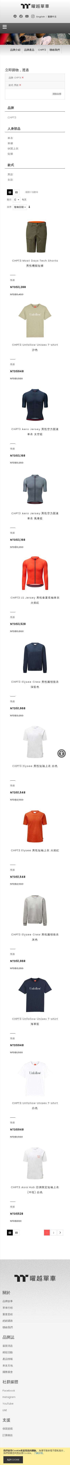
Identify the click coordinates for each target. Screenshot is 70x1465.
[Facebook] (21, 16)
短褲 (10, 154)
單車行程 (8, 1307)
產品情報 (8, 1359)
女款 (10, 179)
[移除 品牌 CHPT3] (23, 77)
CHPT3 (42, 50)
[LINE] (15, 16)
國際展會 (8, 1372)
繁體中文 (52, 16)
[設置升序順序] (29, 207)
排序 (9, 207)
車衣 (10, 138)
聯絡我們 (55, 50)
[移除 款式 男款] (20, 85)
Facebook (9, 1390)
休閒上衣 (13, 148)
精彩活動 (8, 1352)
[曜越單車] (35, 6)
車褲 (10, 143)
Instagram (9, 1397)
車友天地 (8, 1365)
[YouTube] (27, 16)
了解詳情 (38, 1453)
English (40, 16)
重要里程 (8, 1314)
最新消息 (8, 1346)
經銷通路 (8, 1321)
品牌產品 (29, 50)
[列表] (16, 192)
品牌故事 (8, 1301)
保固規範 (8, 1428)
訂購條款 (8, 1435)
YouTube (8, 1403)
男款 (10, 174)
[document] (35, 1456)
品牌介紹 (15, 50)
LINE (5, 1410)
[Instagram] (33, 16)
